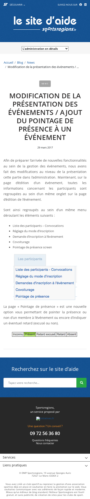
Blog (20, 62)
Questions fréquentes (45, 440)
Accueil (8, 62)
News (31, 62)
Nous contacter (45, 443)
